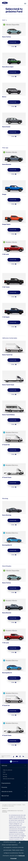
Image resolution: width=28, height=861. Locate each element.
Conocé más (13, 42)
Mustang (5, 776)
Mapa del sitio (5, 808)
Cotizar (13, 46)
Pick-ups (5, 774)
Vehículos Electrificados (8, 778)
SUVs (4, 772)
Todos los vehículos (7, 770)
